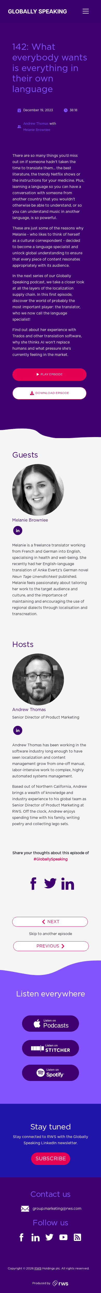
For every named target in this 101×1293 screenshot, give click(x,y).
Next (52, 922)
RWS (37, 1268)
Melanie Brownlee (36, 129)
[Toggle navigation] (80, 11)
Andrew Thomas (35, 123)
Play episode (51, 374)
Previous (48, 946)
